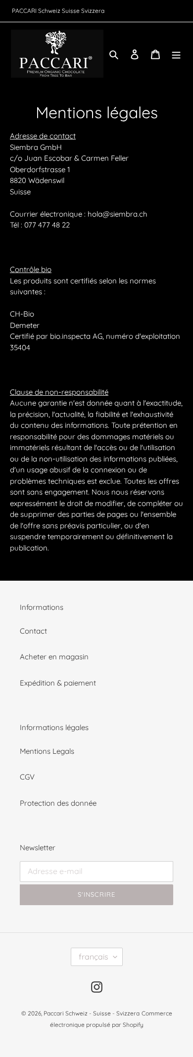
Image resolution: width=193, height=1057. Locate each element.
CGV (27, 776)
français (93, 957)
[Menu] (176, 53)
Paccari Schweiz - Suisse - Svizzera (92, 1013)
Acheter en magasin (54, 656)
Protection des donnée (58, 803)
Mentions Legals (47, 751)
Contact (33, 631)
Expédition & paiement (58, 683)
